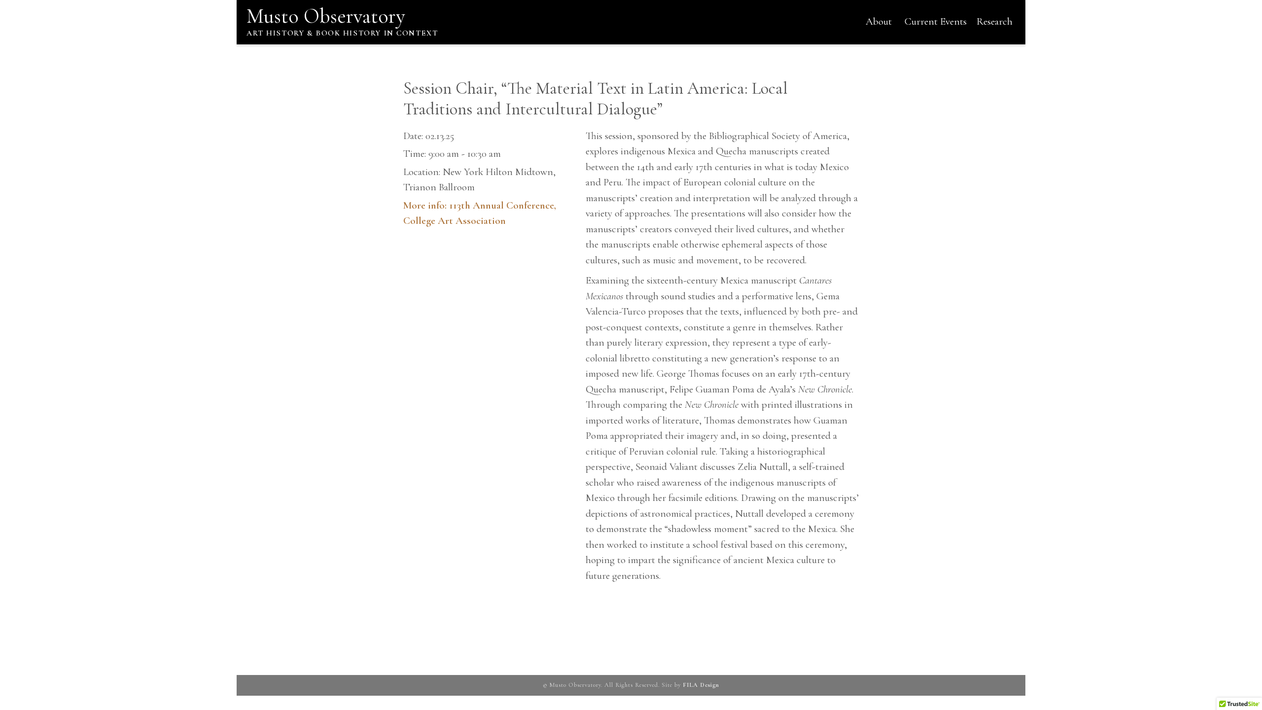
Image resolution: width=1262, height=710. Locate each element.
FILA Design (701, 685)
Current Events (936, 21)
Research (995, 21)
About (879, 21)
